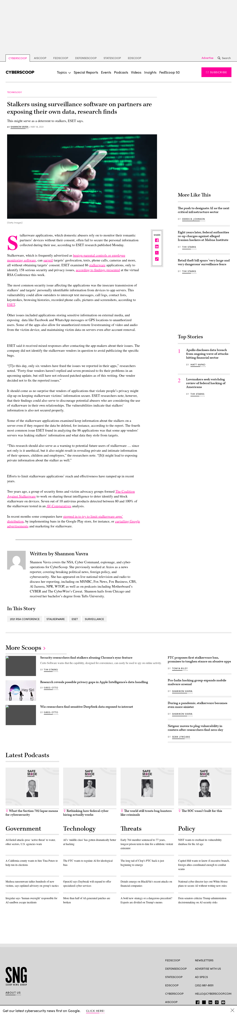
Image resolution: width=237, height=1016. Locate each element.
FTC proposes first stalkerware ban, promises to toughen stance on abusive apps (199, 659)
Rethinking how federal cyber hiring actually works (86, 813)
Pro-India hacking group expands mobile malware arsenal (197, 682)
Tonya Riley (180, 668)
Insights (150, 72)
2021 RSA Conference (25, 619)
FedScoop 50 (169, 72)
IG (215, 1001)
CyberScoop (18, 58)
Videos (136, 72)
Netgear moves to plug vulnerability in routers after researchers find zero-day (195, 728)
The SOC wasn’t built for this (201, 811)
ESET (11, 304)
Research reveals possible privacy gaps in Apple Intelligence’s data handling (94, 682)
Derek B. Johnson (193, 218)
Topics (62, 72)
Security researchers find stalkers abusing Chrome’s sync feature (86, 657)
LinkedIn (210, 1001)
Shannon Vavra (19, 127)
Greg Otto (51, 687)
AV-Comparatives (58, 506)
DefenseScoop (86, 58)
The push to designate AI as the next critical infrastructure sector (203, 210)
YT (222, 1001)
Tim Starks (189, 246)
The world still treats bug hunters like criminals (146, 813)
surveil (48, 260)
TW (203, 1001)
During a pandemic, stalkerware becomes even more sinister (197, 705)
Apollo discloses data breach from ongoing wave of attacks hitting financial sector (207, 354)
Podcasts (121, 72)
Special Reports (86, 72)
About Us (13, 992)
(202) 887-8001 (204, 985)
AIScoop (40, 58)
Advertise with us (208, 968)
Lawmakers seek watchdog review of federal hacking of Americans (205, 383)
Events (106, 72)
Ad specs (201, 977)
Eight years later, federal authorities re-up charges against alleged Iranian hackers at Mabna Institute (203, 236)
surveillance (94, 619)
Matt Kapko (198, 364)
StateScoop (112, 58)
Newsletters (204, 960)
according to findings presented (98, 269)
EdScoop (134, 58)
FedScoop (60, 58)
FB (196, 1001)
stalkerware (97, 265)
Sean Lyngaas (181, 736)
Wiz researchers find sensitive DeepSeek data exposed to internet (86, 707)
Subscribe (218, 72)
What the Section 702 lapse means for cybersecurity (32, 813)
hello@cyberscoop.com (213, 993)
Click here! (95, 1011)
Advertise (207, 58)
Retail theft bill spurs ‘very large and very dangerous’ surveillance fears (204, 262)
